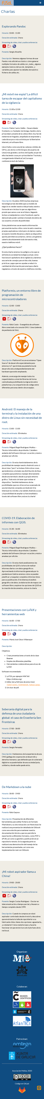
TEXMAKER (23, 685)
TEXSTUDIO (12, 685)
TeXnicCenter (34, 685)
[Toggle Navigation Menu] (40, 3)
